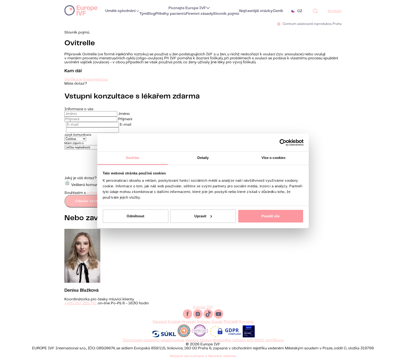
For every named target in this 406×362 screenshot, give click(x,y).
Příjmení (125, 119)
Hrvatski (189, 322)
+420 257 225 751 (80, 303)
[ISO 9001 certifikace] (249, 336)
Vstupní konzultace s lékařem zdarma (203, 356)
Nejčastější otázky (256, 11)
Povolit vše (271, 216)
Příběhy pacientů (170, 13)
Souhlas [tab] (132, 158)
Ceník (278, 11)
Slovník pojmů (226, 13)
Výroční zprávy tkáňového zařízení (215, 340)
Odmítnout (135, 216)
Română (246, 322)
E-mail (125, 124)
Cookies (177, 340)
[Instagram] (198, 317)
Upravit (200, 216)
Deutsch (160, 322)
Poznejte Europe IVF (187, 8)
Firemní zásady (199, 13)
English (174, 322)
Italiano (204, 322)
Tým (143, 13)
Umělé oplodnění (120, 11)
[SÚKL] (164, 336)
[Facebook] (188, 317)
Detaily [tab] (203, 158)
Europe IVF (81, 10)
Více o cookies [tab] (273, 158)
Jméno (124, 114)
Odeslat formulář (90, 201)
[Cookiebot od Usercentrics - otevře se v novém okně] (283, 142)
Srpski (217, 322)
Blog (151, 13)
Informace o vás (78, 109)
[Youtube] (218, 317)
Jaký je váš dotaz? (80, 178)
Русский (231, 322)
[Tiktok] (208, 317)
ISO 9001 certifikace (265, 340)
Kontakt (335, 11)
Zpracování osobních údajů (146, 340)
